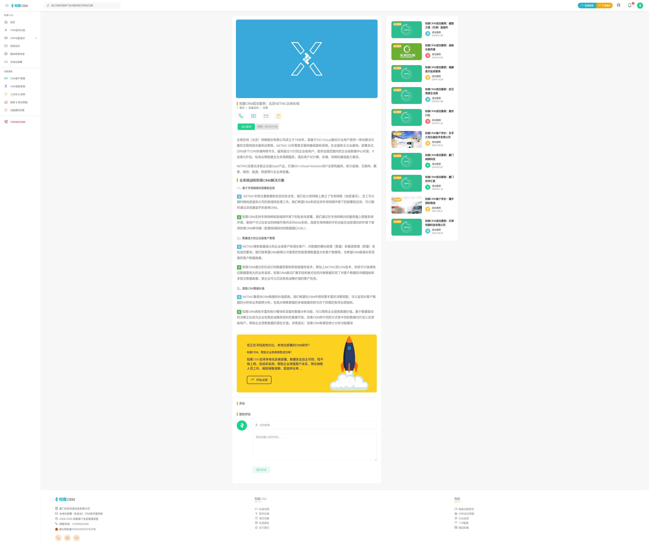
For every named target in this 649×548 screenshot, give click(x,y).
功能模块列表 (17, 110)
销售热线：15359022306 (74, 524)
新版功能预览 (466, 509)
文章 (265, 107)
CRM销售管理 (17, 86)
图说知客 (464, 527)
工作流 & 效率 (17, 94)
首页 (12, 22)
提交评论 (261, 469)
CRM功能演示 (17, 38)
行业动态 (464, 518)
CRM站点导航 (466, 513)
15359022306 (17, 122)
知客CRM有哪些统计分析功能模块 (330, 323)
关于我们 (264, 527)
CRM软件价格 (17, 30)
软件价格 (264, 513)
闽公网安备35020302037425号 (77, 529)
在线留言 (264, 523)
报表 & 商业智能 (19, 102)
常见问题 (264, 518)
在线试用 (589, 5)
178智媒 (463, 523)
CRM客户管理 (17, 78)
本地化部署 (16, 61)
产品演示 (606, 5)
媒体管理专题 (17, 54)
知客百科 (15, 46)
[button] (619, 6)
